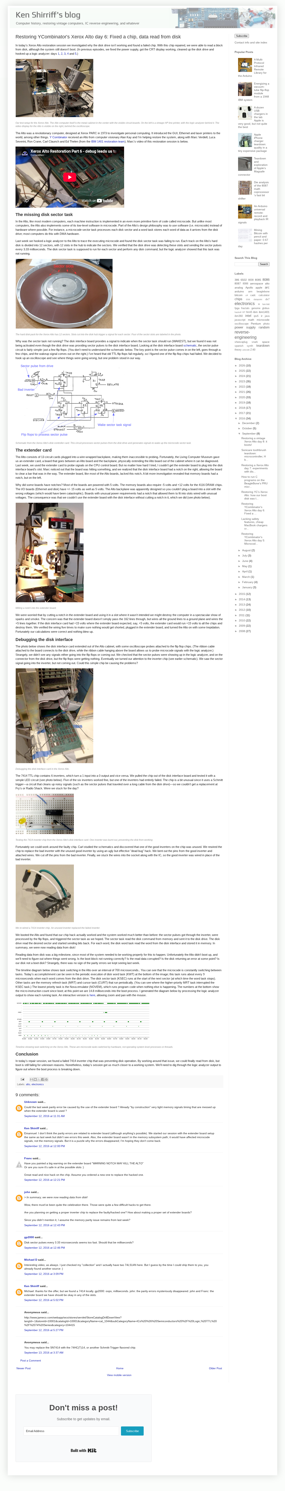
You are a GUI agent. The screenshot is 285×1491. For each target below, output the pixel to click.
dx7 (267, 299)
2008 (242, 631)
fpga (237, 308)
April (245, 571)
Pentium (256, 323)
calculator (264, 295)
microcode (263, 319)
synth (250, 346)
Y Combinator (58, 137)
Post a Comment (30, 1360)
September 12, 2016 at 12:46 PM (44, 1247)
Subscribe (241, 36)
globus (265, 308)
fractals (245, 308)
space (265, 341)
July (245, 555)
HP (243, 312)
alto (28, 1084)
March (246, 576)
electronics (38, 1084)
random (264, 327)
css (248, 299)
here (92, 995)
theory (238, 349)
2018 (242, 407)
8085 (258, 279)
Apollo (249, 287)
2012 (242, 609)
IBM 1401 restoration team (108, 141)
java (267, 316)
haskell (238, 312)
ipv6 (256, 316)
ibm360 (239, 316)
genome (255, 308)
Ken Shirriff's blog (48, 14)
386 (237, 279)
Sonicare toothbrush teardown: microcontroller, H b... (253, 454)
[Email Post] (22, 1079)
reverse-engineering (245, 335)
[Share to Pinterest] (46, 1079)
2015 (242, 593)
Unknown (30, 1101)
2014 (242, 599)
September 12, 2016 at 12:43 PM (44, 1225)
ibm (255, 312)
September (249, 433)
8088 (245, 283)
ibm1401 (264, 312)
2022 (242, 386)
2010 (242, 620)
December (249, 423)
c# (246, 295)
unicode (246, 350)
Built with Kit (84, 1450)
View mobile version (119, 1375)
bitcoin (239, 295)
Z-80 (252, 349)
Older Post (215, 1368)
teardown (262, 345)
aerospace (256, 283)
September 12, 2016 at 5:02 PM (43, 1300)
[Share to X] (39, 1079)
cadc (253, 295)
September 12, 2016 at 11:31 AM (44, 1116)
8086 (266, 280)
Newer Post (23, 1368)
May (245, 566)
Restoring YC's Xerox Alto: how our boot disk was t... (254, 495)
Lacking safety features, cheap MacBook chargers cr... (254, 523)
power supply (245, 327)
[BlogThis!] (35, 1079)
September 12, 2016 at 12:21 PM (44, 1179)
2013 (242, 604)
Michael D (30, 1259)
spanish (239, 346)
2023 (242, 381)
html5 (249, 312)
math (251, 319)
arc (267, 287)
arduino (239, 291)
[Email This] (32, 1079)
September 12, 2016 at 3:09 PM (43, 1273)
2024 (242, 376)
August (246, 550)
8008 (251, 280)
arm (250, 291)
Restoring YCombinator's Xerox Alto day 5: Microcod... (253, 538)
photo (266, 323)
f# (259, 304)
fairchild (265, 304)
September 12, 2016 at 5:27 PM (43, 1330)
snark (255, 342)
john (27, 1192)
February (248, 582)
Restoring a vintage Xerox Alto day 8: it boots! (254, 441)
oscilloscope (242, 323)
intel (248, 316)
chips (238, 299)
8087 (238, 283)
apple (259, 287)
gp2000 (29, 1237)
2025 (242, 370)
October (247, 428)
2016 (242, 418)
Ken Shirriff (31, 1128)
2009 (242, 625)
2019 (242, 402)
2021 (242, 391)
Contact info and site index (251, 42)
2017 (242, 413)
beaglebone (263, 291)
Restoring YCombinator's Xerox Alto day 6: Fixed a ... (253, 508)
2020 (242, 397)
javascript (240, 320)
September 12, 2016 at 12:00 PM (44, 1146)
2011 (242, 615)
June (245, 560)
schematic (190, 345)
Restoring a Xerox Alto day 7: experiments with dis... (255, 468)
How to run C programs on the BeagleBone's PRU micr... (254, 481)
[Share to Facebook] (43, 1079)
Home (120, 1368)
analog (239, 287)
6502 (244, 279)
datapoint (258, 299)
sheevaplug (241, 342)
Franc (28, 1158)
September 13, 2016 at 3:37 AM (43, 1352)
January (247, 587)
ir (262, 315)
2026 (242, 365)
